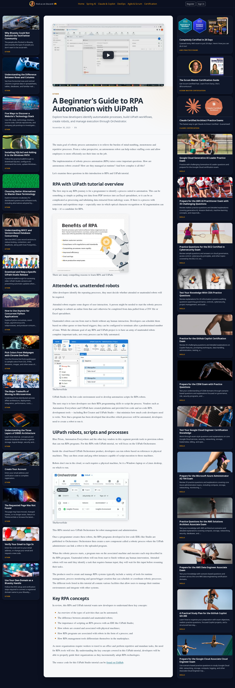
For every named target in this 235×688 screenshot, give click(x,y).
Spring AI (91, 3)
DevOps (121, 3)
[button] (108, 55)
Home (81, 3)
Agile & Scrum (135, 3)
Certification (150, 3)
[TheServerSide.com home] (32, 4)
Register (190, 4)
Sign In (201, 4)
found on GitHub (114, 662)
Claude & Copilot (106, 3)
